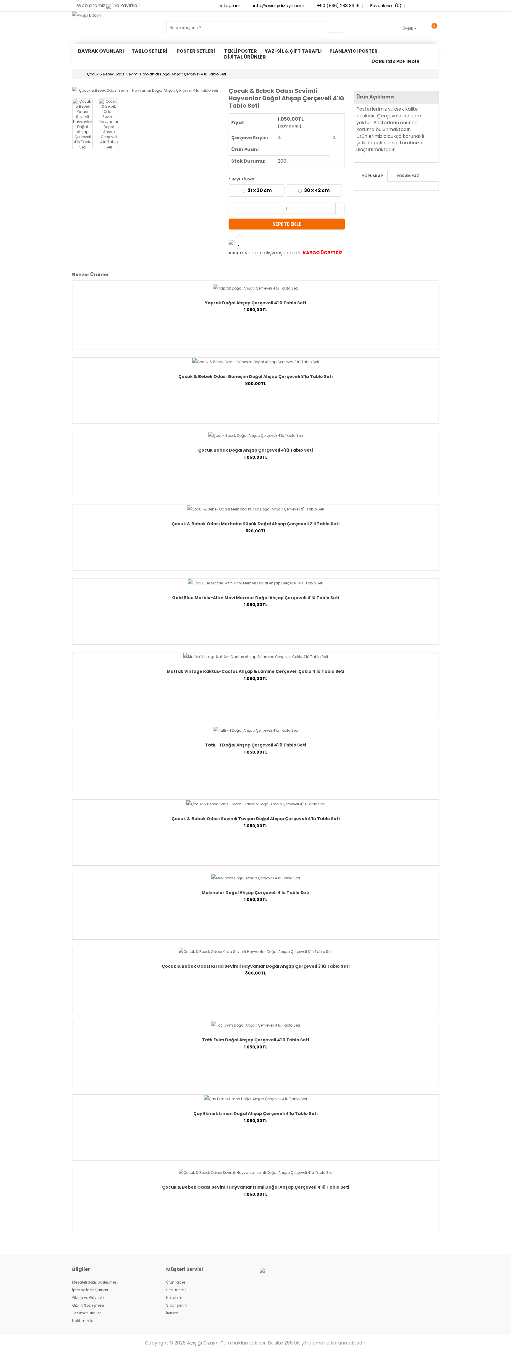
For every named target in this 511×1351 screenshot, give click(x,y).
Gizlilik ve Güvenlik (88, 1297)
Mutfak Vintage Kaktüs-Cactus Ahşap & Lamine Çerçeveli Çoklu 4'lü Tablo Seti (255, 671)
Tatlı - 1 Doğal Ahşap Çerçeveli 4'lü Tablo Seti (255, 745)
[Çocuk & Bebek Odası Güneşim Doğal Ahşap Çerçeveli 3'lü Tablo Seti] (255, 361)
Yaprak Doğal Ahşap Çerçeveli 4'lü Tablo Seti (255, 303)
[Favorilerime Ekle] (239, 242)
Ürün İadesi (176, 1282)
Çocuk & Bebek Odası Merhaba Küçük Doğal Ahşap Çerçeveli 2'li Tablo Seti (255, 524)
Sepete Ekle (286, 224)
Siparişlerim (176, 1305)
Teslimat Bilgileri (86, 1313)
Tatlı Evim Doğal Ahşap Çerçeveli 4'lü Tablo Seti (255, 1040)
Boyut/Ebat (243, 179)
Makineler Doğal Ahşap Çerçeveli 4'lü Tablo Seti (255, 893)
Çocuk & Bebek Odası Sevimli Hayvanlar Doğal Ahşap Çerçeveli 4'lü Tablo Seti (156, 74)
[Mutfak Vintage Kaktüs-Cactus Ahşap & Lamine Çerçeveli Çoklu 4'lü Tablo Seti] (255, 656)
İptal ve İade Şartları (90, 1289)
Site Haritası (176, 1289)
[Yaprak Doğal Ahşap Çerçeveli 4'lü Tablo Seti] (256, 287)
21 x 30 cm (260, 190)
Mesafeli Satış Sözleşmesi (95, 1282)
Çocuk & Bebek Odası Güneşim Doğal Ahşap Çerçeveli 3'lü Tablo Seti (255, 376)
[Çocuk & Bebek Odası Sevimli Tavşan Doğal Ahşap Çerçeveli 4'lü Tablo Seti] (255, 803)
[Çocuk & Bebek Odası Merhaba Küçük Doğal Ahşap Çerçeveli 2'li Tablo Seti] (255, 508)
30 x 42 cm (317, 190)
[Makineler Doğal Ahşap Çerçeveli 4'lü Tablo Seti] (255, 877)
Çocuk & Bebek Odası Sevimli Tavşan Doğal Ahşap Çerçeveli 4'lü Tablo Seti (256, 819)
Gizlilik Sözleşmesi (88, 1305)
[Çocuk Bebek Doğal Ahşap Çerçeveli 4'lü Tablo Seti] (255, 435)
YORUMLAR (372, 175)
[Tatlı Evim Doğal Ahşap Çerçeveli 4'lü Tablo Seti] (255, 1024)
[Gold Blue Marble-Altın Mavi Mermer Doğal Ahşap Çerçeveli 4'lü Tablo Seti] (255, 582)
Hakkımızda (82, 1320)
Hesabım (174, 1297)
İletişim (172, 1313)
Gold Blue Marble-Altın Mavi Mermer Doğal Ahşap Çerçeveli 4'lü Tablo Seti (255, 598)
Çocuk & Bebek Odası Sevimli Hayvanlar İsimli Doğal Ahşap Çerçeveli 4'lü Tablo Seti (255, 1187)
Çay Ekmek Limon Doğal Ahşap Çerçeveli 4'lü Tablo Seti (255, 1113)
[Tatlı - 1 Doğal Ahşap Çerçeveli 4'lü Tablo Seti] (256, 730)
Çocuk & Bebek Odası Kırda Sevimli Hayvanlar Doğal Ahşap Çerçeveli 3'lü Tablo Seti (256, 966)
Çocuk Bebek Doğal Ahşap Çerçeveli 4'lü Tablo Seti (255, 450)
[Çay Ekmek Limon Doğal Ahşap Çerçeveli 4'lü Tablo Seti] (255, 1098)
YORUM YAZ (407, 175)
